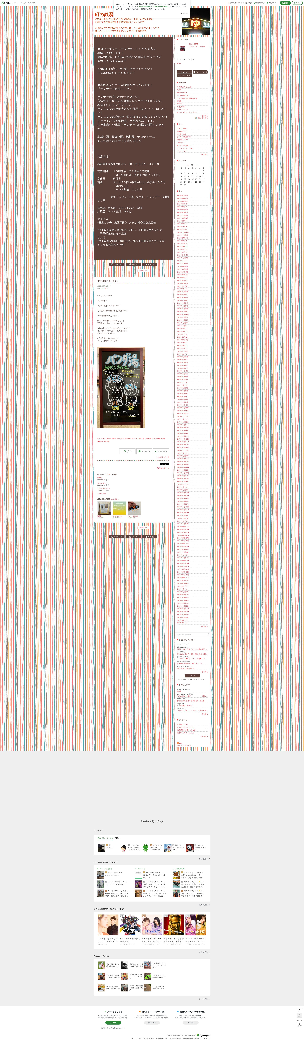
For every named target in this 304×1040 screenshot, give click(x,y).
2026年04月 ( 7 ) (182, 204)
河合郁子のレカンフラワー (185, 727)
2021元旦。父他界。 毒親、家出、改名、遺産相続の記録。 (192, 654)
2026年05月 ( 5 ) (182, 201)
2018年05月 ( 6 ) (182, 402)
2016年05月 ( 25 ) (183, 470)
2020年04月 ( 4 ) (182, 343)
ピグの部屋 (201, 46)
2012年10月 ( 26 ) (182, 592)
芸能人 (117, 838)
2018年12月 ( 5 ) (182, 382)
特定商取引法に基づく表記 (193, 1039)
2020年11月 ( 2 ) (182, 323)
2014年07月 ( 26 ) (183, 532)
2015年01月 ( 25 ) (182, 515)
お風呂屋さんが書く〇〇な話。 (187, 730)
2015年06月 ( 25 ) (183, 501)
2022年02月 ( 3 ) (182, 280)
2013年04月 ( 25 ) (183, 575)
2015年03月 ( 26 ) (183, 510)
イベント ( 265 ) (182, 151)
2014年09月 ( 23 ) (183, 527)
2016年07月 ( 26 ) (183, 464)
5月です (179, 104)
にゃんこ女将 (193, 44)
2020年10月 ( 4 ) (182, 326)
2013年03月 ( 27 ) (183, 578)
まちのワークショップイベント (187, 112)
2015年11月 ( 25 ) (182, 487)
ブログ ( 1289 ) (181, 128)
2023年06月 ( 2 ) (182, 241)
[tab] (105, 838)
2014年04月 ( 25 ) (183, 541)
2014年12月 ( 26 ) (182, 518)
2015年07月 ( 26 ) (183, 498)
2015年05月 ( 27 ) (183, 504)
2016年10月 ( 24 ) (183, 456)
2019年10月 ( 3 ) (182, 357)
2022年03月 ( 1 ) (182, 277)
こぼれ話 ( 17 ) (181, 142)
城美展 (99, 478)
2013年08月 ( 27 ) (183, 563)
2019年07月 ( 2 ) (182, 362)
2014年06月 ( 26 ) (183, 535)
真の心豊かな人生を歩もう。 (186, 668)
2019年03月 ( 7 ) (182, 374)
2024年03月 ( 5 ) (182, 224)
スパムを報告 (137, 1039)
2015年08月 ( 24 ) (183, 496)
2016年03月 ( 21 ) (183, 476)
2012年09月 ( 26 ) (183, 594)
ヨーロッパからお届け (104, 869)
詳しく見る (152, 1022)
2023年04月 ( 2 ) (182, 246)
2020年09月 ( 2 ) (182, 328)
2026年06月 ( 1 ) (182, 198)
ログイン (297, 3)
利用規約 (161, 1039)
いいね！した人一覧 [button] (162, 457)
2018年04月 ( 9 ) (182, 405)
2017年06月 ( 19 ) (182, 433)
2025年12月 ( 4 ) (182, 215)
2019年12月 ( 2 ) (182, 354)
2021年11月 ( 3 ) (182, 289)
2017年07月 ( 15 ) (182, 430)
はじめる (113, 1022)
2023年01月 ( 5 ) (182, 255)
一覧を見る (204, 116)
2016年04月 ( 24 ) (183, 473)
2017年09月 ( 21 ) (182, 425)
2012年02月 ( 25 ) (183, 614)
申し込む (191, 1022)
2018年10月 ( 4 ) (182, 388)
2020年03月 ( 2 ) (182, 345)
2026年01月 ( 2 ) (182, 212)
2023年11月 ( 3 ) (182, 235)
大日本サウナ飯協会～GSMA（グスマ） (190, 663)
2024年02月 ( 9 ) (182, 227)
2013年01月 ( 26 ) (183, 583)
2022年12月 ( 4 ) (182, 258)
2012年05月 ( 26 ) (183, 606)
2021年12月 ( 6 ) (182, 286)
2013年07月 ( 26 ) (183, 566)
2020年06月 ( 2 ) (182, 337)
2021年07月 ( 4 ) (182, 300)
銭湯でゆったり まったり (185, 733)
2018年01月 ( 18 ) (182, 413)
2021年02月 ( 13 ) (183, 314)
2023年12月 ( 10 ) (183, 232)
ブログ (105, 288)
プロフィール (193, 46)
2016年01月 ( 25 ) (182, 481)
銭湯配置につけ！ (182, 724)
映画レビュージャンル (105, 838)
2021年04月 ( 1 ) (182, 309)
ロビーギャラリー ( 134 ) (185, 148)
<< (188, 165)
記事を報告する (164, 468)
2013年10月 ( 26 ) (183, 558)
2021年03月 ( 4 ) (182, 311)
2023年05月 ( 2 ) (182, 244)
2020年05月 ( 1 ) (182, 340)
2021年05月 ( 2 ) (182, 306)
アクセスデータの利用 (174, 1039)
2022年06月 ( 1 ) (182, 269)
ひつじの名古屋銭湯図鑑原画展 (187, 98)
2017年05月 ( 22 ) (183, 436)
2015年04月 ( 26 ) (183, 507)
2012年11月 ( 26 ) (182, 589)
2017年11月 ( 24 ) (182, 419)
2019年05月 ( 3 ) (182, 368)
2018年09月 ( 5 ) (182, 391)
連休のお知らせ (102, 483)
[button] (299, 1024)
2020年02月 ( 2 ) (182, 348)
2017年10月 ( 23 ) (183, 422)
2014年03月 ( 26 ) (183, 544)
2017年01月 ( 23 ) (183, 447)
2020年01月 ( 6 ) (182, 351)
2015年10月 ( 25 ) (182, 490)
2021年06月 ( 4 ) (182, 303)
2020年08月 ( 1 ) (182, 331)
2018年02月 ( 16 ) (182, 411)
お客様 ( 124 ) (181, 134)
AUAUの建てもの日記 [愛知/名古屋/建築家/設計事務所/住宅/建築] (192, 696)
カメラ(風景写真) (179, 869)
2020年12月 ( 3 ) (182, 320)
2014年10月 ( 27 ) (183, 524)
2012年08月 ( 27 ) (183, 597)
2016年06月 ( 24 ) (183, 467)
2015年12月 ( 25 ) (182, 484)
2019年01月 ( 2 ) (182, 379)
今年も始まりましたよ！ (107, 281)
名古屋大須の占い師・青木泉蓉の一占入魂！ (191, 701)
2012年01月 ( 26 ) (182, 617)
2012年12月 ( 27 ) (182, 586)
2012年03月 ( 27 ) (183, 611)
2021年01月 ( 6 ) (182, 317)
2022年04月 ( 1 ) (182, 275)
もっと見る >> (101, 493)
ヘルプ (208, 1039)
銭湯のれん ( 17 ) (182, 140)
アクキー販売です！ (103, 488)
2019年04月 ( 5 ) (182, 371)
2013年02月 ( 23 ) (183, 580)
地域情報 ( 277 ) (182, 131)
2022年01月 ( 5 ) (182, 283)
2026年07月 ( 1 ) (182, 195)
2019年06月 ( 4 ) (182, 365)
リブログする (162, 451)
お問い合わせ (150, 1039)
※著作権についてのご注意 (184, 745)
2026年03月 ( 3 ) (182, 207)
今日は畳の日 (181, 107)
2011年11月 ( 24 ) (182, 623)
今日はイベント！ (182, 110)
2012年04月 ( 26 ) (183, 609)
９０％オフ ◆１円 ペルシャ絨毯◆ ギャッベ (192, 659)
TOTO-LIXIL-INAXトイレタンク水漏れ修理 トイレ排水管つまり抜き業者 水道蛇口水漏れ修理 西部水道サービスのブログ (192, 649)
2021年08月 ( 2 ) (182, 297)
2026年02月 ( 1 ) (182, 210)
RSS (180, 743)
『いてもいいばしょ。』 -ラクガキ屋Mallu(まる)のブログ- (192, 710)
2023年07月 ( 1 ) (182, 238)
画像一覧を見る (203, 118)
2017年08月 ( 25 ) (183, 427)
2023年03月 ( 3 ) (182, 249)
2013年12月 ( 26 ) (182, 552)
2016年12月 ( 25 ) (182, 450)
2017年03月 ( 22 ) (183, 442)
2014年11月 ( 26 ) (182, 521)
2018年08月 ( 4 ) (182, 394)
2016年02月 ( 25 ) (183, 478)
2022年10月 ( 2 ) (182, 263)
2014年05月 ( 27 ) (183, 538)
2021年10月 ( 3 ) (182, 292)
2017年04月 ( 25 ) (183, 439)
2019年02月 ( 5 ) (182, 377)
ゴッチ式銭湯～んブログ (185, 706)
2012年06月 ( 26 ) (183, 603)
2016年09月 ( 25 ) (183, 459)
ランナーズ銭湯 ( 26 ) (184, 137)
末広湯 (179, 691)
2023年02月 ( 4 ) (182, 252)
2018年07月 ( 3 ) (182, 396)
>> (197, 165)
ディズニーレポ (140, 869)
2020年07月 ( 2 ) (182, 334)
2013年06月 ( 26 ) (183, 569)
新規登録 (285, 3)
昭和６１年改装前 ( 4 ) (184, 145)
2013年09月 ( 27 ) (183, 561)
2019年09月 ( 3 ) (182, 360)
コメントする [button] (146, 451)
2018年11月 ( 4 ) (182, 385)
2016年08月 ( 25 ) (183, 461)
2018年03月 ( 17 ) (183, 408)
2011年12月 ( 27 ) (182, 620)
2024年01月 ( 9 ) (182, 229)
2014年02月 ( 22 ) (183, 546)
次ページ (143, 270)
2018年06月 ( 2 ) (182, 399)
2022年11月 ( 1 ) (182, 260)
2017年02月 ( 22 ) (183, 444)
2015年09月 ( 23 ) (183, 493)
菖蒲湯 (179, 101)
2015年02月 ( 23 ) (183, 512)
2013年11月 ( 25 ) (182, 555)
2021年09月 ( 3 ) (182, 294)
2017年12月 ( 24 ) (182, 416)
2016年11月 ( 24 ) (182, 453)
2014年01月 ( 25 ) (183, 549)
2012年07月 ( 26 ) (183, 600)
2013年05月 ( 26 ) (183, 572)
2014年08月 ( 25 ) (183, 529)
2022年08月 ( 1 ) (182, 266)
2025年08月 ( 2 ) (182, 218)
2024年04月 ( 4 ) (182, 221)
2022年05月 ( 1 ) (182, 272)
